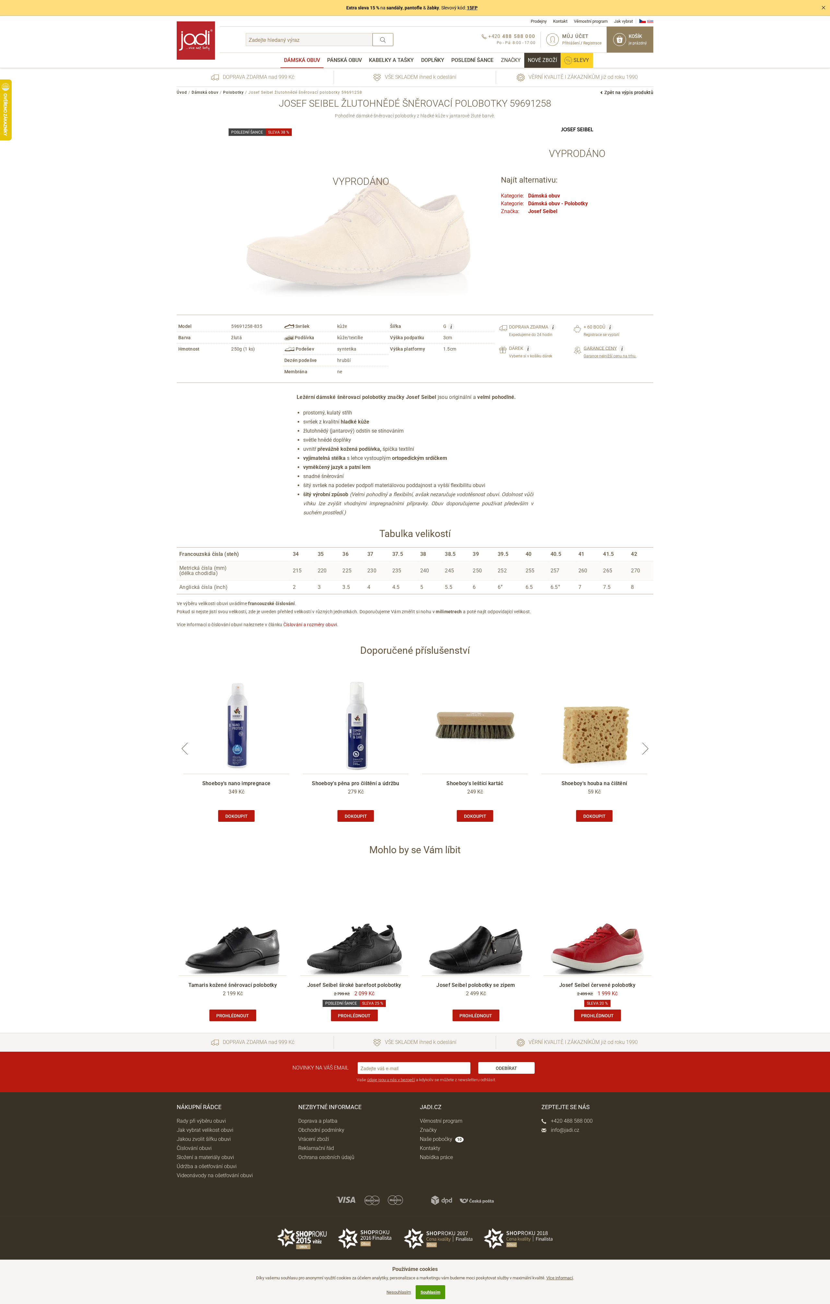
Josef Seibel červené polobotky (597, 985)
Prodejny (539, 21)
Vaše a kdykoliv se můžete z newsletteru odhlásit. (426, 1079)
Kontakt (560, 21)
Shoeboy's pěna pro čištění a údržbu (355, 783)
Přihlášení (571, 43)
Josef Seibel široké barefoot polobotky (354, 985)
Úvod (182, 92)
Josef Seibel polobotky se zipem (475, 985)
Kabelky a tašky (391, 60)
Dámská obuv (302, 60)
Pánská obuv (344, 60)
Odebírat (506, 1068)
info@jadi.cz (564, 1130)
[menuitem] (302, 60)
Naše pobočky (441, 1139)
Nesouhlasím (398, 1292)
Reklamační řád (316, 1148)
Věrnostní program (591, 21)
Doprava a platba (318, 1121)
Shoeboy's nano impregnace (236, 783)
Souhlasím (430, 1292)
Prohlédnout (232, 1015)
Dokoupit (236, 816)
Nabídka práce (436, 1157)
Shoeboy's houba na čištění (594, 783)
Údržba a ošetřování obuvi (207, 1166)
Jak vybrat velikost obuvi (205, 1130)
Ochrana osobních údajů (326, 1157)
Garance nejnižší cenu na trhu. (610, 351)
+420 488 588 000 (571, 1121)
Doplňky (432, 60)
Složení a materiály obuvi (205, 1157)
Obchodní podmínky (321, 1130)
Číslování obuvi (194, 1148)
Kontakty (430, 1148)
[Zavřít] (823, 8)
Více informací (559, 1277)
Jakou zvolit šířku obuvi (204, 1139)
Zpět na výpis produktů (628, 92)
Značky (511, 60)
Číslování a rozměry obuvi (310, 624)
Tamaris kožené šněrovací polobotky (232, 985)
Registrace (592, 43)
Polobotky (233, 92)
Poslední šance (472, 60)
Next (645, 748)
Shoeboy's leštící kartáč (474, 783)
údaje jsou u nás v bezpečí (391, 1079)
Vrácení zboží (313, 1139)
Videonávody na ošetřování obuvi (215, 1175)
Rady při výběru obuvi (201, 1121)
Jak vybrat (623, 21)
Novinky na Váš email (320, 1068)
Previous (185, 748)
